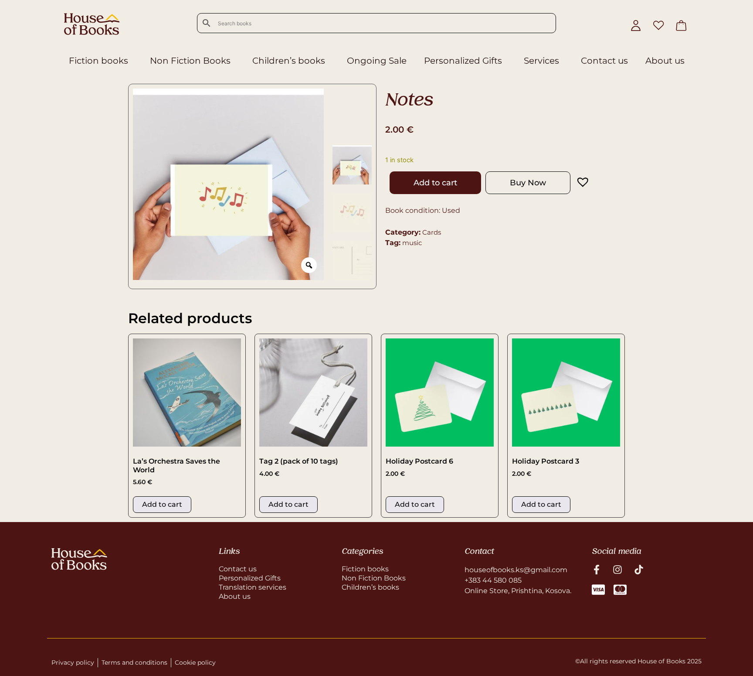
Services (541, 60)
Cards (431, 232)
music (412, 243)
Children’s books (288, 60)
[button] (574, 182)
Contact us (604, 60)
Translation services (252, 587)
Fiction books (98, 60)
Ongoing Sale (377, 60)
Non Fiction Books (190, 60)
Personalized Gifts (463, 60)
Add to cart (435, 183)
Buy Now (528, 183)
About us (665, 60)
